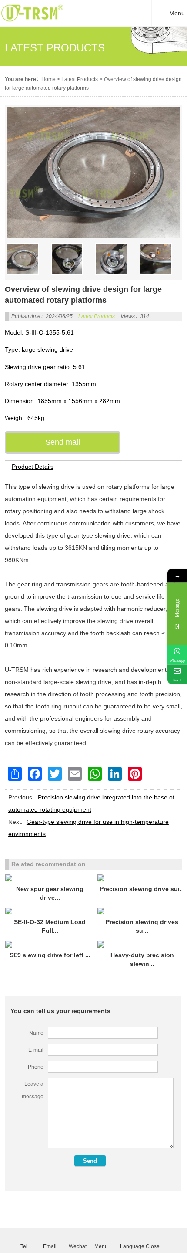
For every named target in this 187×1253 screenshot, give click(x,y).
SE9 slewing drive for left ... (50, 955)
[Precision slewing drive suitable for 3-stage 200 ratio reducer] (142, 877)
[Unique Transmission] (32, 23)
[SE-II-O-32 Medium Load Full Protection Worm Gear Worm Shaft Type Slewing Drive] (50, 911)
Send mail (62, 442)
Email (49, 1246)
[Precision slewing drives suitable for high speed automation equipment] (142, 911)
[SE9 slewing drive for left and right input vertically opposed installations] (50, 944)
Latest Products (79, 79)
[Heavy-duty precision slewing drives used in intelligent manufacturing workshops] (142, 944)
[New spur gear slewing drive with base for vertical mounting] (50, 877)
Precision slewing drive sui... (142, 888)
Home (48, 79)
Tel (23, 1246)
